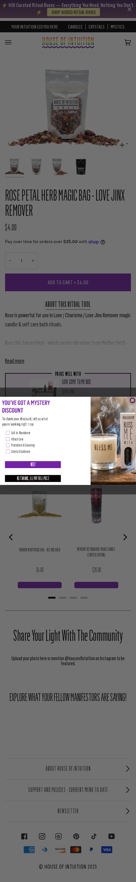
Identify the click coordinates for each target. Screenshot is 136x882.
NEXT (33, 464)
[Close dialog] (132, 400)
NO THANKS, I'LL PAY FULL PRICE (33, 478)
